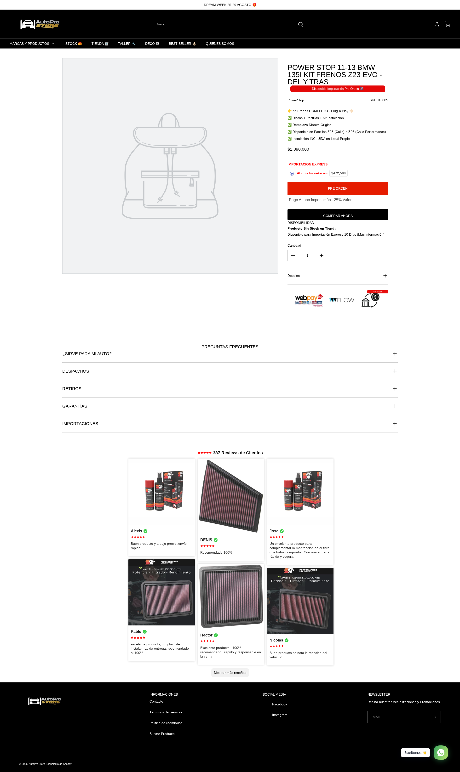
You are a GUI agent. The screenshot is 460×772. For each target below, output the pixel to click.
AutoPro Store (37, 763)
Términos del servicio (166, 712)
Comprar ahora (338, 216)
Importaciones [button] (80, 423)
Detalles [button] (294, 276)
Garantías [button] (74, 406)
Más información (370, 234)
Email (376, 717)
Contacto (156, 701)
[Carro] (445, 24)
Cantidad (294, 245)
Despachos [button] (75, 371)
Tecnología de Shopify (59, 763)
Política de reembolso (166, 723)
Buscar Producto (162, 734)
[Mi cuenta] (434, 24)
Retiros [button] (71, 388)
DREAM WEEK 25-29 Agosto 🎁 (230, 5)
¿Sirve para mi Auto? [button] (87, 353)
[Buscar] (298, 24)
